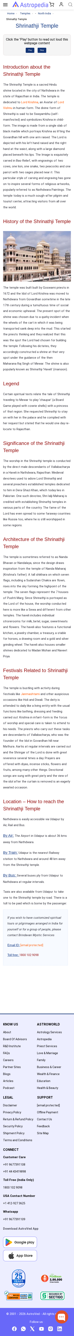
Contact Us (44, 1119)
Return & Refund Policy (18, 1119)
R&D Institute (12, 1046)
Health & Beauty (47, 1088)
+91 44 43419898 (14, 1171)
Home (10, 13)
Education (43, 1081)
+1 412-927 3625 (14, 1203)
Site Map (43, 1133)
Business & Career (49, 1067)
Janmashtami (30, 694)
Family (41, 1060)
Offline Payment (47, 1112)
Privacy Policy (12, 1112)
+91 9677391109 (14, 1219)
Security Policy (13, 1126)
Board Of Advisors (15, 1039)
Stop (42, 50)
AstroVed (33, 1314)
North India (44, 13)
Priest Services (47, 1046)
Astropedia (44, 1039)
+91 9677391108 (14, 1164)
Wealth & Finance (48, 1074)
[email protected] (31, 945)
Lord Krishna (29, 102)
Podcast (8, 1088)
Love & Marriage (47, 1053)
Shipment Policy (13, 1133)
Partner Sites (12, 1067)
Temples (25, 13)
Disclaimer (10, 1105)
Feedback (43, 1126)
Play (30, 50)
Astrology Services (49, 1032)
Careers (8, 1060)
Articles (8, 1081)
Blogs (6, 1074)
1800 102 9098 (12, 1187)
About (7, 1032)
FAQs (6, 1053)
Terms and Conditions (17, 1140)
